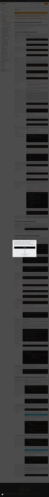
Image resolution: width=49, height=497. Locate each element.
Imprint (22, 255)
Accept (24, 247)
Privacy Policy (25, 255)
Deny (25, 249)
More (25, 252)
